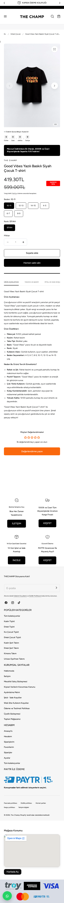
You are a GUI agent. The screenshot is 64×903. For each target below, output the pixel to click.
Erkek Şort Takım (11, 648)
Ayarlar (7, 758)
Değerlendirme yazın (32, 451)
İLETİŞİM (16, 523)
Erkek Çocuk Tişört (12, 637)
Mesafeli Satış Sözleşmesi (15, 681)
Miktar (7, 235)
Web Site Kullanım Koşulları (16, 703)
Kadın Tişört (9, 621)
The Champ (15, 815)
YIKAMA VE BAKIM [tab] (32, 282)
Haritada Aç (13, 871)
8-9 (18, 213)
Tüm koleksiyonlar (12, 616)
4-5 (44, 205)
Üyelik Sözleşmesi (12, 714)
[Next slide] (54, 85)
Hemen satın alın (32, 262)
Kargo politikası (9, 807)
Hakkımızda (9, 671)
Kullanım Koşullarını (20, 596)
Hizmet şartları (41, 803)
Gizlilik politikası (26, 803)
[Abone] (56, 587)
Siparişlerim (9, 742)
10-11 (9, 205)
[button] (5, 16)
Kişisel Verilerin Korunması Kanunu (19, 687)
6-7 (8, 213)
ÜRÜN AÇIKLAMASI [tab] (11, 282)
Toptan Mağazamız (12, 719)
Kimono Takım (10, 653)
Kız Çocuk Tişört (11, 632)
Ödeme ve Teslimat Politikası (17, 708)
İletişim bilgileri (24, 807)
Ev (5, 34)
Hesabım (8, 736)
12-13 (21, 205)
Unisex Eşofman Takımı (14, 659)
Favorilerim (9, 747)
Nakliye (14, 193)
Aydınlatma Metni (12, 692)
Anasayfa (8, 731)
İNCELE (17, 560)
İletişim (7, 676)
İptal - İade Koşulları (13, 697)
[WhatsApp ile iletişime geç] (7, 895)
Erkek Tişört (9, 627)
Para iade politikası (10, 803)
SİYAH (9, 227)
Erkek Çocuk (16, 34)
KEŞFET (47, 523)
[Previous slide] (9, 85)
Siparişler (8, 752)
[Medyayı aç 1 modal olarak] (54, 49)
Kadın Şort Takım (11, 643)
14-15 (33, 205)
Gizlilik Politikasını (35, 596)
